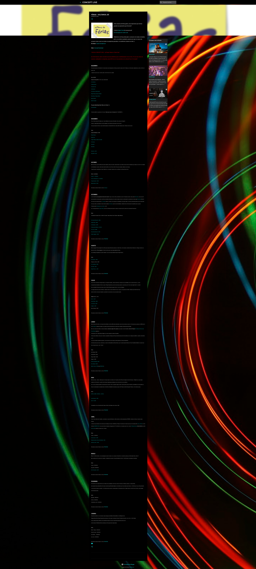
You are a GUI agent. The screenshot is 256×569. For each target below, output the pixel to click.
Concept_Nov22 (152, 99)
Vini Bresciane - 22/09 (94, 224)
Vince (138, 423)
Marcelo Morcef (93, 98)
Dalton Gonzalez (93, 100)
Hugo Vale (92, 144)
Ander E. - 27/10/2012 (94, 176)
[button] (92, 19)
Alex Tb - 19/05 (93, 400)
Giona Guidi (93, 428)
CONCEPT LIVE (89, 2)
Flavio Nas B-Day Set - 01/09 (95, 231)
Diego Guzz (93, 137)
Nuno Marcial (137, 328)
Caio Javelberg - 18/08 (94, 264)
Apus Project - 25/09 (94, 259)
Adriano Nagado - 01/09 (95, 234)
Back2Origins (152, 76)
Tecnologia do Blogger (128, 564)
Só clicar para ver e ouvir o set (121, 32)
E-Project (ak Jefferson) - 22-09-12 (96, 227)
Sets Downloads (93, 107)
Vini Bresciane (98, 206)
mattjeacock (132, 567)
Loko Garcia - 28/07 (94, 303)
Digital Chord (121, 30)
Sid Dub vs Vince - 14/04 (95, 442)
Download (105, 187)
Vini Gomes (110, 203)
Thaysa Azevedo (93, 84)
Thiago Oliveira (101, 208)
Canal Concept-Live (101, 43)
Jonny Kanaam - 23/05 (94, 398)
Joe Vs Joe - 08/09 (94, 229)
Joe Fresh (103, 206)
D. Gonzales (104, 201)
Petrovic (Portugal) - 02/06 (95, 361)
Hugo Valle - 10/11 (94, 153)
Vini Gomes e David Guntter (95, 91)
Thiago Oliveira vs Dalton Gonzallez (96, 139)
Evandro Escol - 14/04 (94, 437)
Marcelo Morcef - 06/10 (94, 183)
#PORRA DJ (102, 366)
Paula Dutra (139, 199)
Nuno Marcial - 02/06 (94, 363)
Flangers (94, 326)
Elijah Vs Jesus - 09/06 (94, 366)
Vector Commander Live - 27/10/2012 (97, 178)
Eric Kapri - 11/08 (93, 266)
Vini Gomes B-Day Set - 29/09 (95, 220)
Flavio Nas (92, 146)
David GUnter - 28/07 (94, 301)
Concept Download (98, 48)
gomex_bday (151, 54)
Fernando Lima (93, 86)
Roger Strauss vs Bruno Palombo (96, 93)
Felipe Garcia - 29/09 (94, 222)
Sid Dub (141, 423)
